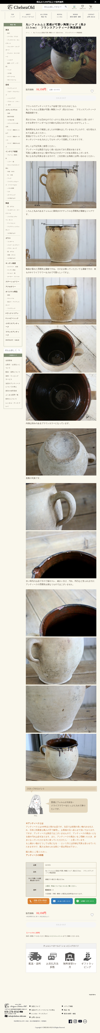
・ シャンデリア (10, 98)
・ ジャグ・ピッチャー (13, 245)
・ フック (8, 178)
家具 (7, 30)
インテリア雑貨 (12, 151)
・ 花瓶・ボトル (10, 255)
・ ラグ (8, 191)
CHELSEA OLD (48, 1027)
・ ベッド (8, 69)
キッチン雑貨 (11, 263)
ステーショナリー (12, 281)
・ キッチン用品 (10, 270)
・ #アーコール (10, 76)
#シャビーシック (12, 318)
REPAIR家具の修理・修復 (75, 16)
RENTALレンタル (59, 16)
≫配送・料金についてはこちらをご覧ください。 (61, 886)
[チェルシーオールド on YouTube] (79, 1021)
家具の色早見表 (11, 391)
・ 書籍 (8, 295)
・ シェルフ (9, 60)
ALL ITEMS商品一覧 (43, 16)
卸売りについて (11, 399)
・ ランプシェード (11, 88)
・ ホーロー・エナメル (13, 276)
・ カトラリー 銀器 (12, 266)
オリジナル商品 (12, 292)
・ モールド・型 (10, 273)
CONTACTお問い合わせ (91, 16)
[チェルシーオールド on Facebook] (69, 1021)
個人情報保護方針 (35, 1021)
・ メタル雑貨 (10, 188)
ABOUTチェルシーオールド (28, 16)
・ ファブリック (10, 308)
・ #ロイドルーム (11, 80)
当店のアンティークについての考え (13, 385)
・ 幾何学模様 (10, 116)
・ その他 (8, 73)
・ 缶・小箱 (9, 175)
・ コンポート (10, 241)
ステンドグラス (12, 110)
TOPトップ (12, 16)
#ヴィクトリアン (12, 313)
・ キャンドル (10, 298)
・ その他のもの (10, 198)
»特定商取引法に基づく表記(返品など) (37, 916)
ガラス (8, 238)
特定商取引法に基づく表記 (21, 1021)
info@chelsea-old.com (56, 936)
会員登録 (9, 360)
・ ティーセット (10, 223)
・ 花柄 (8, 113)
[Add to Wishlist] (92, 91)
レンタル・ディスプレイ (13, 404)
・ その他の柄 (10, 120)
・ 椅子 (8, 33)
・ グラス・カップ (11, 248)
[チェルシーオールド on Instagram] (74, 1021)
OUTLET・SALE (12, 340)
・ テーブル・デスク (12, 36)
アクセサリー (11, 287)
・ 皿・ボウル (10, 206)
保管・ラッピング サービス (12, 377)
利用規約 (43, 1021)
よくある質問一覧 (12, 395)
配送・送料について (13, 372)
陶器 (7, 203)
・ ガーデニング (10, 195)
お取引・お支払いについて (13, 366)
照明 (7, 85)
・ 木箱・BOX (10, 171)
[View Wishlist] (82, 6)
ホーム (28, 32)
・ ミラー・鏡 (10, 161)
